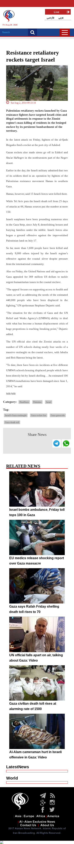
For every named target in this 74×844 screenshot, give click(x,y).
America (53, 816)
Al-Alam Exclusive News (37, 821)
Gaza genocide (58, 415)
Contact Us (28, 825)
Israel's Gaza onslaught (16, 415)
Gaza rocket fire (38, 415)
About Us (47, 825)
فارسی (50, 18)
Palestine (37, 402)
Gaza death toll (12, 422)
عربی (61, 18)
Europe (29, 816)
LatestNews (17, 767)
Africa (40, 816)
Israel (48, 402)
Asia (18, 816)
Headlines (24, 402)
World (12, 778)
